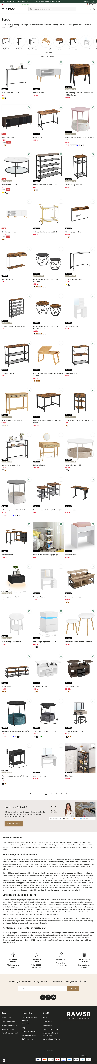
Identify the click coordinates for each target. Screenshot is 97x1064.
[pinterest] (53, 997)
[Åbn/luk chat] (4, 1060)
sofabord (76, 842)
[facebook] (48, 997)
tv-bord (56, 842)
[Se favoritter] (90, 9)
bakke (88, 885)
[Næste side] (66, 793)
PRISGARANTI (88, 1)
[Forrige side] (31, 793)
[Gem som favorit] (29, 62)
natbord (69, 842)
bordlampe (20, 875)
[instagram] (43, 997)
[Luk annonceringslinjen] (95, 1)
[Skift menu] (3, 9)
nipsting (50, 888)
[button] (52, 9)
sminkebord (9, 900)
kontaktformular (77, 940)
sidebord (63, 842)
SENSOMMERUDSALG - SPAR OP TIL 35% (15, 1)
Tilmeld (73, 988)
